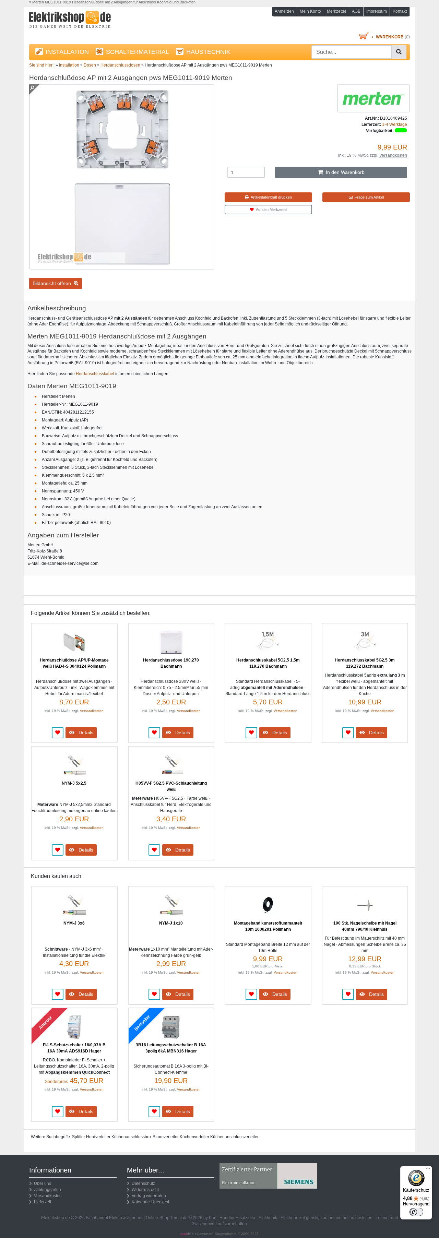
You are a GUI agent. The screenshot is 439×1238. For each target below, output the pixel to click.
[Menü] (428, 1170)
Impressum (376, 11)
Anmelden (284, 11)
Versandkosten (393, 155)
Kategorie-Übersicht (149, 1202)
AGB (356, 11)
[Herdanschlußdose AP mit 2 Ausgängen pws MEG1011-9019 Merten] (121, 266)
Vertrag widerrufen (148, 1195)
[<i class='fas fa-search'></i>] (398, 52)
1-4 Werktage (394, 124)
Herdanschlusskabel (95, 373)
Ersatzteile (245, 1217)
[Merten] (373, 98)
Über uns (41, 1183)
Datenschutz (142, 1183)
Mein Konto (310, 11)
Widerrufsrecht (144, 1189)
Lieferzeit (41, 1202)
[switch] (416, 1212)
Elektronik (268, 1217)
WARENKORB (390, 37)
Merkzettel (336, 11)
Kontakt (400, 11)
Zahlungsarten (46, 1189)
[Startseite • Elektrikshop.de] (89, 21)
